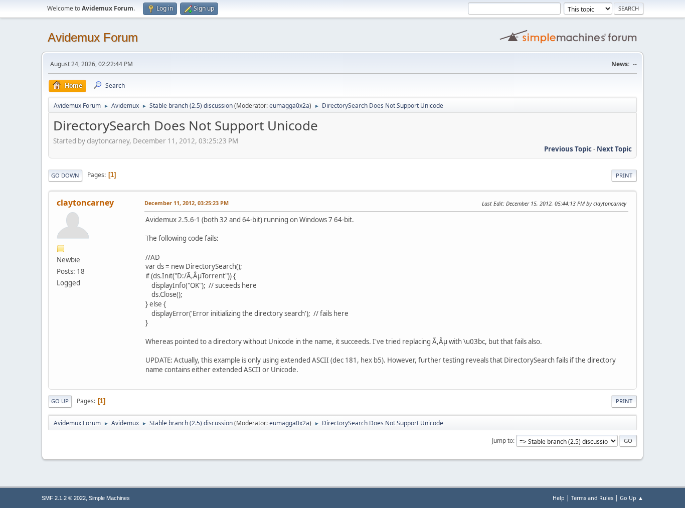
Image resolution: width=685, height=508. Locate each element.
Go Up (60, 401)
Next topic (614, 148)
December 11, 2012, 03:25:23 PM (186, 203)
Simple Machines (109, 498)
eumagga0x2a (289, 105)
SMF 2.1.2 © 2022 (64, 498)
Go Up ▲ (631, 497)
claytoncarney (85, 202)
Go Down (65, 175)
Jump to (502, 440)
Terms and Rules (592, 497)
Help (559, 497)
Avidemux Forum (93, 37)
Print (624, 175)
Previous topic (568, 148)
